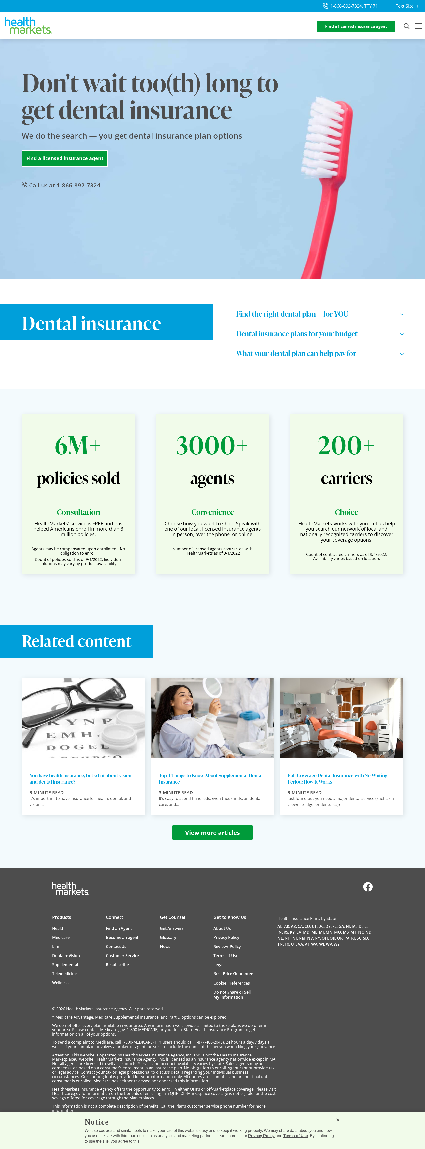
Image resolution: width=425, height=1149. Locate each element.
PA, (347, 938)
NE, (280, 938)
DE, (328, 926)
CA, (301, 926)
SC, (359, 938)
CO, (307, 926)
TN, (280, 944)
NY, (318, 938)
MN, (330, 932)
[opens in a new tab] (368, 890)
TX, (287, 944)
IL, (365, 926)
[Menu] (418, 26)
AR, (287, 926)
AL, (280, 926)
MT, (353, 932)
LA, (299, 932)
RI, (353, 938)
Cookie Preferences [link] (231, 983)
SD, (366, 938)
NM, (302, 938)
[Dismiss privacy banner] (337, 1120)
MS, (346, 932)
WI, (322, 944)
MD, (307, 932)
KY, (293, 932)
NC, (361, 932)
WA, (315, 944)
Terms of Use (295, 1136)
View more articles (212, 832)
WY (337, 944)
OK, (333, 938)
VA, (301, 944)
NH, (288, 938)
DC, (321, 926)
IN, (280, 932)
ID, (360, 926)
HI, (348, 926)
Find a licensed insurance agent (65, 158)
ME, (314, 932)
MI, (322, 932)
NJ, (295, 938)
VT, (307, 944)
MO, (338, 932)
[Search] (407, 26)
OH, (325, 938)
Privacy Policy (261, 1136)
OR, (340, 938)
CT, (315, 926)
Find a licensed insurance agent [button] (356, 26)
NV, (310, 938)
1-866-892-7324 (78, 185)
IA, (354, 926)
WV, (329, 944)
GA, (341, 926)
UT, (294, 944)
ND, (369, 932)
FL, (335, 926)
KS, (286, 932)
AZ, (294, 926)
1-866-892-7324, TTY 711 (355, 6)
